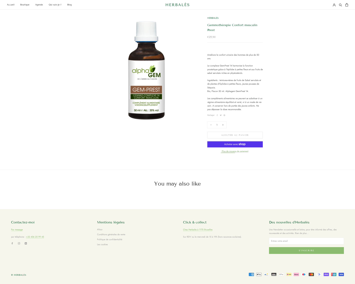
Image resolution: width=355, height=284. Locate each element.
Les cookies (102, 244)
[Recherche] (340, 4)
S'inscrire (306, 250)
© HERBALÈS (18, 275)
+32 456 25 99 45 (35, 236)
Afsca (99, 229)
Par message (17, 229)
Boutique (24, 4)
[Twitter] (221, 115)
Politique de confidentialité (109, 239)
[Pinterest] (224, 115)
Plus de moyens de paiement (235, 151)
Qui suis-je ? (55, 4)
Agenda (39, 4)
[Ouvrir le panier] (346, 4)
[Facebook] (217, 115)
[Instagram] (19, 243)
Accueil (10, 4)
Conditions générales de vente (111, 234)
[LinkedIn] (26, 243)
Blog (69, 4)
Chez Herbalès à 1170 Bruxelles (197, 229)
